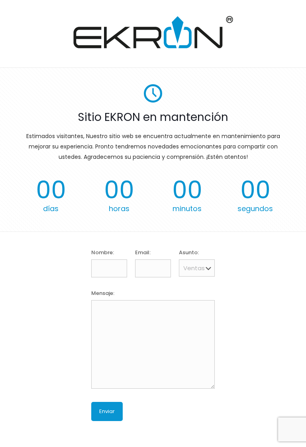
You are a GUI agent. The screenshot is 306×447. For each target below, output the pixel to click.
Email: (143, 252)
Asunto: (189, 252)
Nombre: (102, 252)
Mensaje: (102, 293)
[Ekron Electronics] (153, 46)
